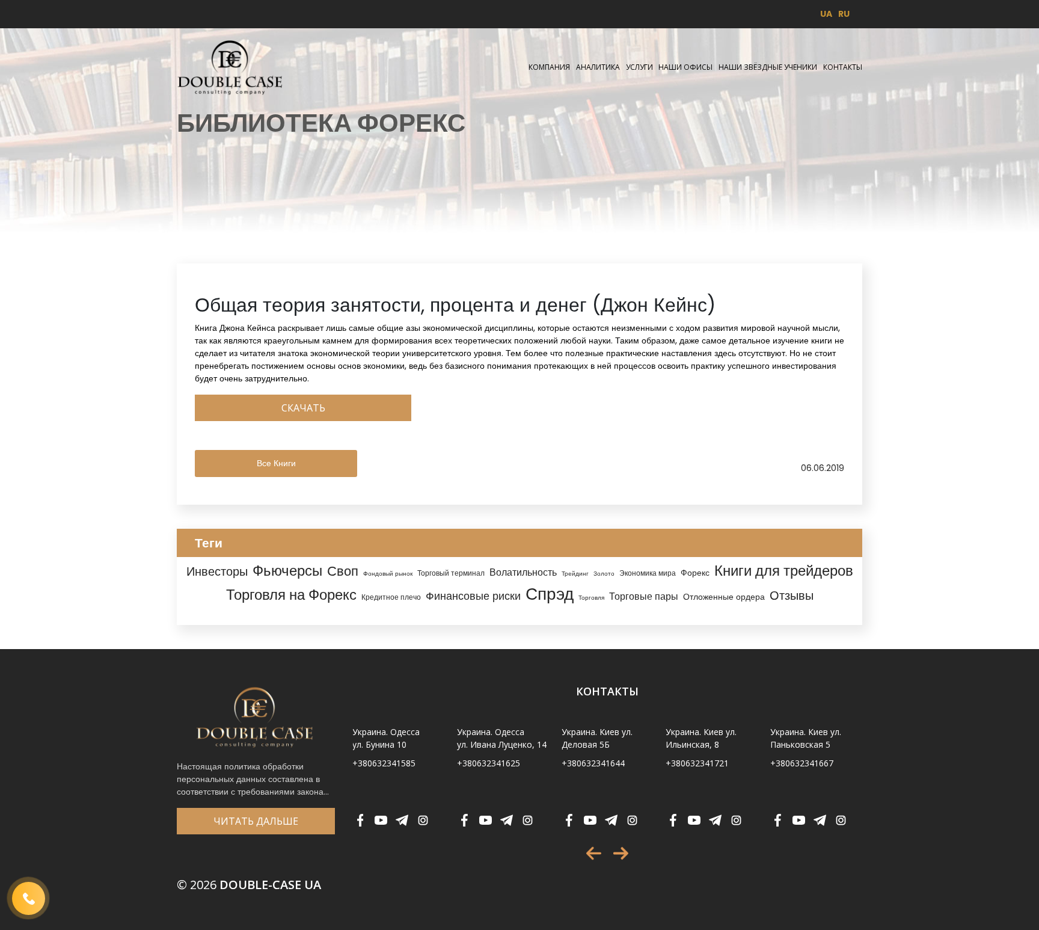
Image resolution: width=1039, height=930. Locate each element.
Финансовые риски (473, 595)
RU (844, 14)
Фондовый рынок (387, 573)
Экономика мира (647, 573)
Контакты (842, 67)
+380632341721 (697, 763)
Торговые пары (643, 596)
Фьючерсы (287, 570)
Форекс (695, 573)
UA (826, 14)
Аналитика (598, 67)
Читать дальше (255, 821)
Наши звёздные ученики (768, 67)
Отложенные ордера (724, 597)
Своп (342, 571)
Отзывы (792, 595)
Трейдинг (575, 573)
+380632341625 (488, 763)
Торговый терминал (451, 573)
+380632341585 (383, 763)
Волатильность (523, 572)
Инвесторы (217, 571)
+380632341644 (593, 763)
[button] (593, 853)
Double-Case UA (249, 884)
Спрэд (550, 594)
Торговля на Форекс (291, 595)
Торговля (591, 598)
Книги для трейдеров (783, 570)
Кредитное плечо (391, 597)
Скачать (303, 407)
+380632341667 (801, 763)
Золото (604, 573)
